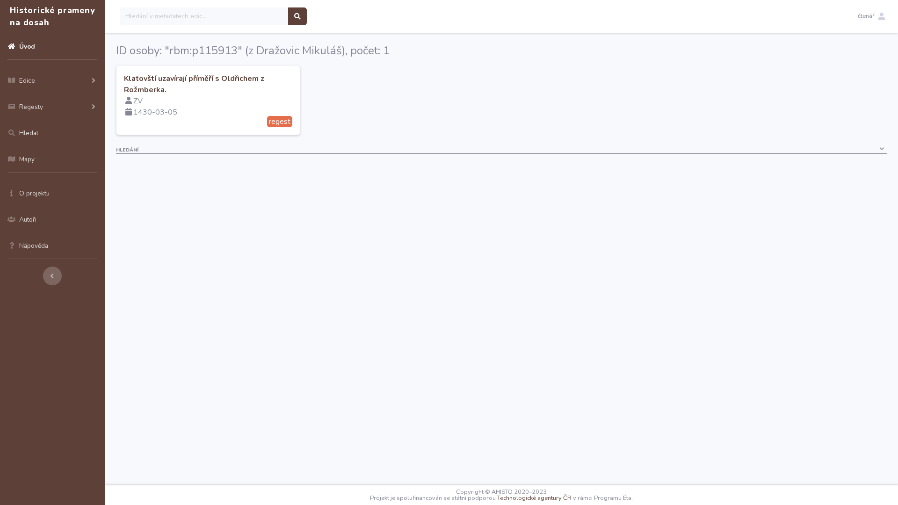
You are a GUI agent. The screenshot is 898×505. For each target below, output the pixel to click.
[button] (871, 16)
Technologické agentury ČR (534, 498)
